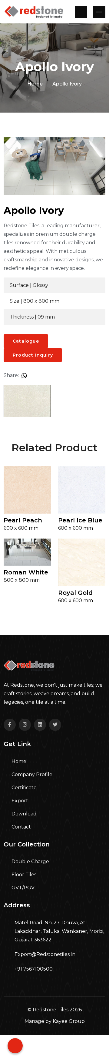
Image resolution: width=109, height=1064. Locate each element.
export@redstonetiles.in (45, 954)
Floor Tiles (23, 874)
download (23, 814)
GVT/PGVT (24, 888)
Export (19, 801)
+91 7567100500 (34, 969)
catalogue (26, 341)
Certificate (23, 787)
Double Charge (29, 861)
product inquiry (33, 355)
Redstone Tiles (50, 1010)
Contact (20, 827)
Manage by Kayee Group (55, 1021)
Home (35, 84)
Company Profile (31, 774)
